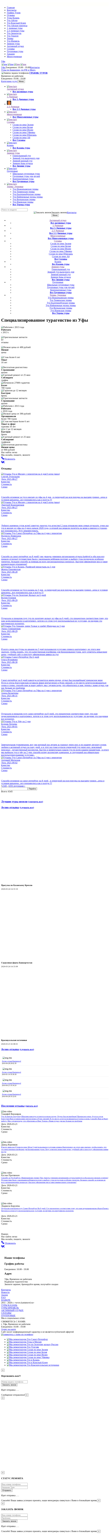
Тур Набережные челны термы (28, 197)
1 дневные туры (14, 28)
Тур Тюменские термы (24, 191)
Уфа (3, 61)
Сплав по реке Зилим (23, 124)
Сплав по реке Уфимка (24, 132)
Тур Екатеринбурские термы (27, 194)
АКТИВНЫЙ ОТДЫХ (12, 1310)
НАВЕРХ (5, 1300)
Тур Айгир (12, 20)
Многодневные (14, 56)
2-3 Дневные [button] (13, 106)
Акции (4, 1295)
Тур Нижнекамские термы (25, 189)
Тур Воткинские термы (24, 199)
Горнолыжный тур (22, 155)
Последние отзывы (13, 1105)
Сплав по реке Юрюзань (25, 135)
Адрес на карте (8, 1329)
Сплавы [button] (11, 122)
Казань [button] (10, 145)
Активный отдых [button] (15, 89)
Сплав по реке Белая (23, 127)
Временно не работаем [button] (12, 76)
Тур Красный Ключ (16, 23)
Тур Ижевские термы (23, 202)
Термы (10, 38)
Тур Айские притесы (17, 25)
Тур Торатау (13, 36)
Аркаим (11, 54)
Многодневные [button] (14, 114)
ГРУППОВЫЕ (8, 1315)
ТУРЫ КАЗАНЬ (9, 1305)
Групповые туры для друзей (26, 176)
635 (10, 786)
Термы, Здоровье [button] (15, 186)
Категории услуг (9, 81)
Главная (11, 7)
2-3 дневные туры (15, 31)
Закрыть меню (57, 4)
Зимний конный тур (22, 161)
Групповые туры (15, 51)
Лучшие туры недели (14, 801)
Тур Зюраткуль (14, 33)
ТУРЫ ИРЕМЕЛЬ (10, 1308)
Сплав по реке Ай (21, 137)
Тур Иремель (13, 41)
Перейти (32, 789)
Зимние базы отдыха (23, 163)
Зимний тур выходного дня (26, 158)
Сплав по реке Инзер (23, 130)
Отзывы (11, 15)
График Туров (13, 12)
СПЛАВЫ (6, 1313)
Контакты (11, 10)
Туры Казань (13, 18)
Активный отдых (15, 46)
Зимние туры (13, 43)
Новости (5, 1292)
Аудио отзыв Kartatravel (11, 1061)
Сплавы (11, 49)
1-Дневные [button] (12, 97)
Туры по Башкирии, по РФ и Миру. (18, 70)
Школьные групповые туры (26, 173)
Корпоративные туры (23, 179)
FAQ (3, 1297)
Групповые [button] (12, 171)
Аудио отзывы (10, 807)
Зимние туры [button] (13, 153)
